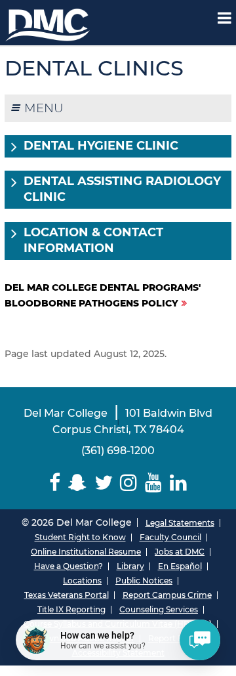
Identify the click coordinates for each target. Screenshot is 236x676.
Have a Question (66, 566)
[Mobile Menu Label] (224, 18)
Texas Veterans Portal (66, 595)
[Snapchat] (77, 483)
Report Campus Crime (167, 595)
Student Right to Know (80, 537)
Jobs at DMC (180, 552)
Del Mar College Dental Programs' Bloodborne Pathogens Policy (103, 295)
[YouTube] (153, 483)
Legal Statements (180, 523)
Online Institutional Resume (86, 552)
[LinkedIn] (178, 483)
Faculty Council (170, 537)
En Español (180, 566)
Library (130, 566)
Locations (82, 580)
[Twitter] (103, 483)
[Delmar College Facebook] (55, 483)
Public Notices (143, 580)
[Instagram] (129, 483)
